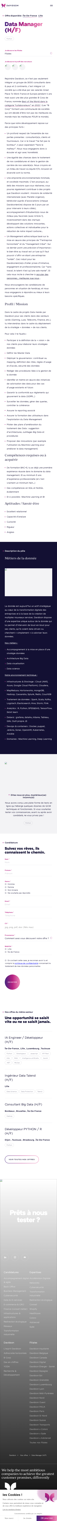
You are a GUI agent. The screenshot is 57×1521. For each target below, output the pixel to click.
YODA (7, 1366)
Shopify (33, 1309)
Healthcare (35, 1313)
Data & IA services (13, 1300)
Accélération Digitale (40, 1278)
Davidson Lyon (37, 1388)
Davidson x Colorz (39, 1429)
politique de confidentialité (26, 963)
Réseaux (8, 1326)
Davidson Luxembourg (41, 1384)
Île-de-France (30, 16)
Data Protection (27, 1091)
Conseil (33, 1304)
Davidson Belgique (39, 1353)
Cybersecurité (11, 1295)
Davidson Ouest (37, 1402)
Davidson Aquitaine (39, 1348)
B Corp (7, 1357)
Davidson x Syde (38, 1433)
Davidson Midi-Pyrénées (42, 1393)
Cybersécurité (37, 1287)
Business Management (15, 1291)
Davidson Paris (37, 1411)
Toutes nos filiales (38, 1442)
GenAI (45, 1058)
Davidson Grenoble (39, 1380)
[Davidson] (10, 5)
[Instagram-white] (15, 1257)
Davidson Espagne (39, 1371)
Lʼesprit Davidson (12, 1348)
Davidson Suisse (38, 1420)
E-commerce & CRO (14, 1304)
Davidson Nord (37, 1397)
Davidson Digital (38, 1362)
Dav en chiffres (11, 1362)
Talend (39, 1091)
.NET (8, 1063)
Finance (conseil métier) (15, 1309)
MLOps (17, 1063)
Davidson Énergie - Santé (42, 1366)
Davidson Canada (38, 1357)
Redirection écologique (15, 1321)
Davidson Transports (40, 1424)
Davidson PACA (37, 1406)
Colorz (33, 1317)
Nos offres (24, 1455)
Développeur (21, 1054)
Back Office (9, 1286)
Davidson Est (36, 1375)
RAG (16, 1058)
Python (9, 39)
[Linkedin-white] (5, 1257)
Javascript (34, 1054)
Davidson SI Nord (38, 1415)
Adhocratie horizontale (15, 1353)
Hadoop (9, 1116)
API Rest (45, 1054)
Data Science (12, 1091)
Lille (40, 16)
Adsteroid (34, 1322)
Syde (32, 1326)
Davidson (12, 1455)
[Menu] (51, 5)
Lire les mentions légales (12, 1510)
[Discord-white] (24, 1257)
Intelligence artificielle (30, 1058)
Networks (34, 1282)
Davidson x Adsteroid (40, 1438)
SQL (8, 1058)
